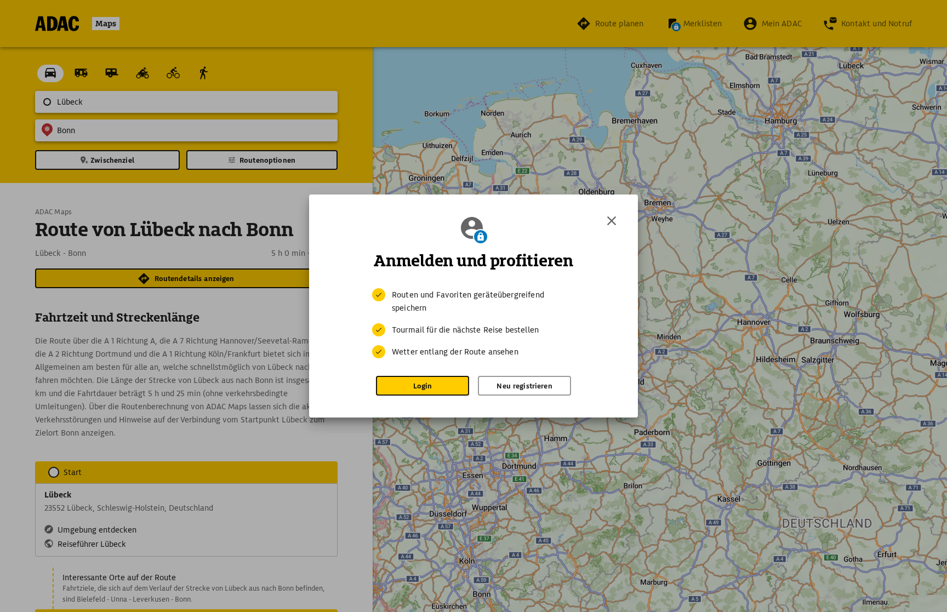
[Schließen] (611, 221)
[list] (473, 323)
